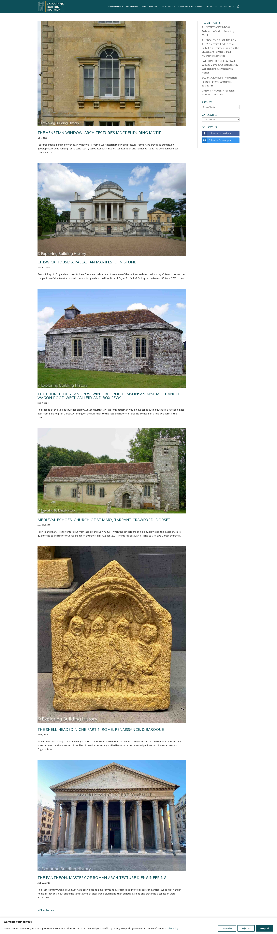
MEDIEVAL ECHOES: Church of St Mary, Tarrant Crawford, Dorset (104, 519)
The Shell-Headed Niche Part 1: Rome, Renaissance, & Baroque (101, 729)
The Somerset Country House (158, 6)
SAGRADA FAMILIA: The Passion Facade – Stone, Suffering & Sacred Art (219, 81)
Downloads (227, 6)
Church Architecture (190, 6)
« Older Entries (46, 910)
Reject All (246, 928)
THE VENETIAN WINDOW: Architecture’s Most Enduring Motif (99, 132)
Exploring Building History (122, 6)
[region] (138, 925)
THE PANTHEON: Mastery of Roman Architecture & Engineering (102, 877)
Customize (227, 928)
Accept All (264, 928)
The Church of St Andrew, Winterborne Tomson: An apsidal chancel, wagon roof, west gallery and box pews (109, 395)
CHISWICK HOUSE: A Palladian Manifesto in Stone (87, 262)
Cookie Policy (171, 928)
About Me (211, 6)
